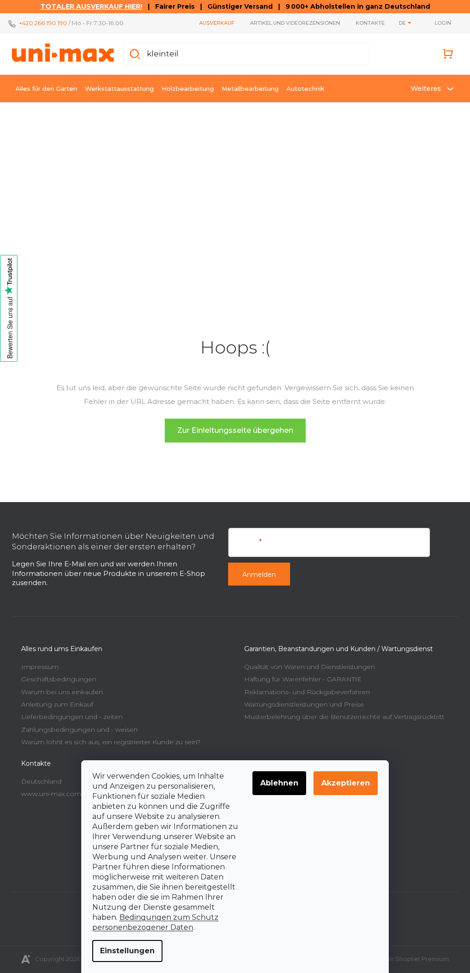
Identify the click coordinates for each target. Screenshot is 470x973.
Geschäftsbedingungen (55, 676)
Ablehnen (276, 783)
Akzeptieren (342, 783)
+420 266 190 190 (40, 23)
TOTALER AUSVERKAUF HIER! (88, 6)
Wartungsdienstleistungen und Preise (301, 701)
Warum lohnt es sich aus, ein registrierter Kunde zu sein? (107, 739)
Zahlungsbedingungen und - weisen (76, 726)
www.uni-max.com (48, 790)
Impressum (37, 663)
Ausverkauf (213, 23)
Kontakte (366, 23)
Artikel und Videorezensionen (292, 23)
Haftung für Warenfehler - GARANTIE (299, 676)
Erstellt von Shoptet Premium (402, 955)
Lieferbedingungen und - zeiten (68, 713)
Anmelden (256, 571)
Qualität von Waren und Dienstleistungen (306, 663)
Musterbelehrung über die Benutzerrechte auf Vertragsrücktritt (341, 713)
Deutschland (38, 778)
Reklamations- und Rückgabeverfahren (304, 689)
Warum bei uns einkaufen (59, 689)
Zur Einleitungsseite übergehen (231, 427)
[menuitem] (43, 88)
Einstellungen (124, 950)
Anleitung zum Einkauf (54, 701)
